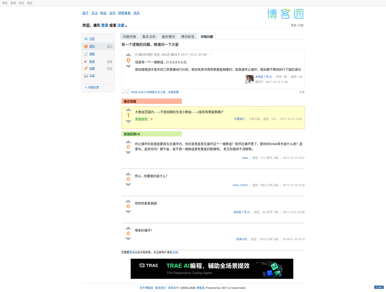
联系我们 (160, 288)
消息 (136, 13)
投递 (109, 61)
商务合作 (173, 288)
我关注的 (149, 36)
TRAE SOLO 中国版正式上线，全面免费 (155, 92)
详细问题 (207, 36)
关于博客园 (146, 288)
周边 (29, 3)
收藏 (92, 68)
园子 (85, 13)
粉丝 (103, 13)
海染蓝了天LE (263, 76)
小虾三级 (254, 119)
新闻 (13, 3)
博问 (92, 46)
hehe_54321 (240, 185)
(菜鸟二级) (272, 158)
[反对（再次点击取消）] (128, 66)
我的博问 (168, 36)
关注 (94, 13)
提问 (109, 46)
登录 (104, 25)
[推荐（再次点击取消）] (128, 55)
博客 (92, 54)
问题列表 (129, 36)
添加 (109, 68)
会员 (21, 3)
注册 (120, 25)
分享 (302, 92)
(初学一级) (272, 212)
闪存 (92, 38)
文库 (92, 75)
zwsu (245, 158)
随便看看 (124, 13)
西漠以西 (241, 239)
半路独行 (239, 119)
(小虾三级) (272, 185)
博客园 (201, 288)
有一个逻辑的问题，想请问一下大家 (150, 44)
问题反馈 (93, 87)
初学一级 (281, 76)
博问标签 (188, 36)
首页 (5, 3)
